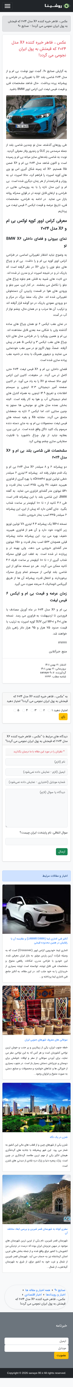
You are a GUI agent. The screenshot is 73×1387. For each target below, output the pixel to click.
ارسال (61, 851)
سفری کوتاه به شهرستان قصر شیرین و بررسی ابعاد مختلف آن (37, 1231)
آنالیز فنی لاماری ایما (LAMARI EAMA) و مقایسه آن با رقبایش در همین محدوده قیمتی (39, 941)
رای (63, 716)
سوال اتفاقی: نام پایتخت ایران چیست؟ (44, 832)
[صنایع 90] (57, 6)
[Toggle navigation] (7, 6)
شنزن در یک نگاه (59, 1137)
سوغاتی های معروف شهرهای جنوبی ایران (46, 1040)
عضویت (61, 1355)
